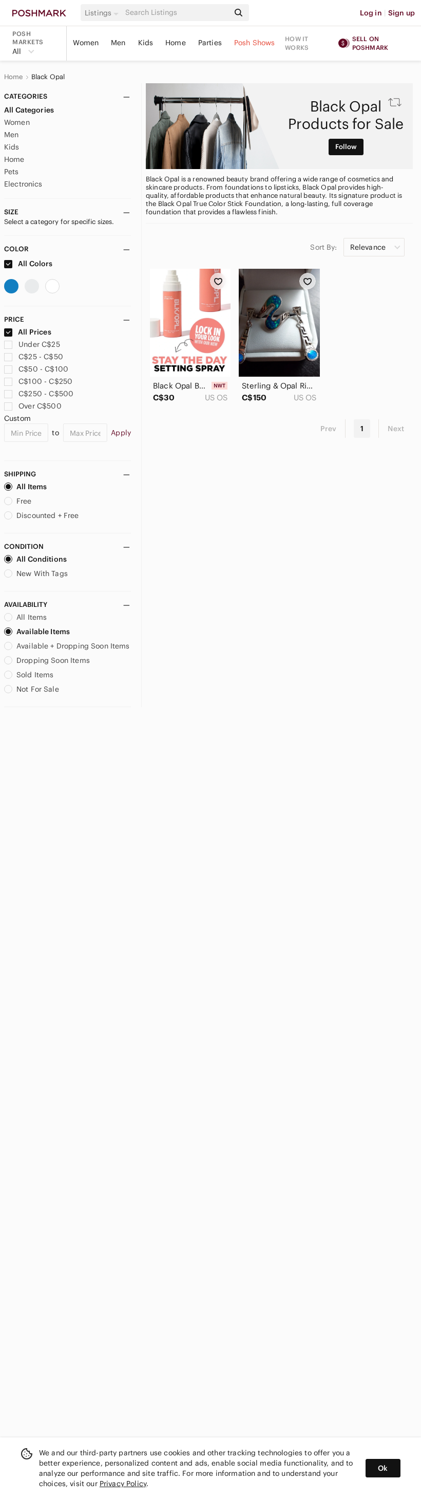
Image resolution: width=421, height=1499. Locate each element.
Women (86, 42)
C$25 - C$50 (40, 356)
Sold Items (35, 674)
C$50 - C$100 (43, 369)
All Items (31, 486)
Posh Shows (254, 42)
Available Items (43, 631)
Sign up (401, 12)
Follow (346, 146)
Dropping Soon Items (53, 660)
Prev (328, 428)
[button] (103, 13)
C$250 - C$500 (45, 393)
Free (24, 501)
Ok (383, 1468)
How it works (297, 43)
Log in (371, 12)
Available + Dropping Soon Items (73, 646)
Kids (146, 42)
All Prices (34, 332)
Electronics (23, 184)
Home (175, 42)
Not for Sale (37, 689)
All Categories (29, 110)
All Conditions (41, 559)
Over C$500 (40, 406)
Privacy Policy (123, 1483)
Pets (11, 171)
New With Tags (42, 573)
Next (396, 428)
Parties (210, 42)
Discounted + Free (47, 515)
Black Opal (48, 77)
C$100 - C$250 (45, 381)
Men (118, 42)
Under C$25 (39, 344)
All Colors (34, 263)
